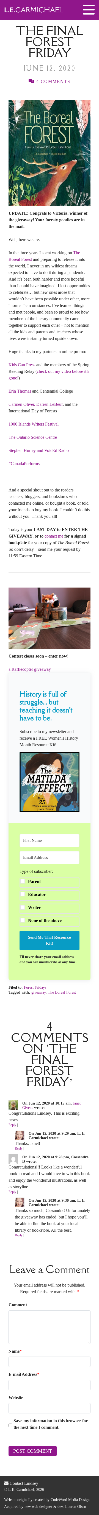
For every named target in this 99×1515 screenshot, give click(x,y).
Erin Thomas (20, 391)
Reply (12, 1125)
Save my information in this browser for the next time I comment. (50, 1424)
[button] (49, 782)
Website (16, 1397)
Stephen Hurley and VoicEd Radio (39, 450)
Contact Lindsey (23, 1483)
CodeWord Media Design (70, 1500)
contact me (54, 536)
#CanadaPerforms (24, 463)
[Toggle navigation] (89, 10)
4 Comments (52, 81)
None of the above (45, 920)
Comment (18, 1304)
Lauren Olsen (75, 1507)
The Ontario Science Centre (33, 437)
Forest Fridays (35, 987)
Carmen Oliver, (22, 404)
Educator (37, 894)
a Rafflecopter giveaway (30, 669)
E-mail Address (24, 1374)
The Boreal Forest (62, 992)
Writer (34, 907)
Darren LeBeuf (49, 404)
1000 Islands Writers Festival (34, 424)
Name (15, 1351)
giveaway (38, 992)
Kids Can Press (22, 364)
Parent (34, 881)
